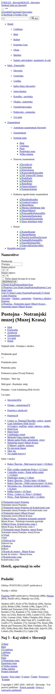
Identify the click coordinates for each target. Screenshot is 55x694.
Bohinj (16, 39)
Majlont (11, 437)
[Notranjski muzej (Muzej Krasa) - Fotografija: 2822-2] (18, 513)
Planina (50, 596)
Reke (29, 183)
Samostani (37, 216)
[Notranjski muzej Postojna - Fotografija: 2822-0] (15, 502)
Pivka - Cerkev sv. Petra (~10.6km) (24, 494)
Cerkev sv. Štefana (16, 420)
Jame (29, 167)
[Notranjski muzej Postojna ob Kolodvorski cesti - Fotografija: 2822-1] (25, 507)
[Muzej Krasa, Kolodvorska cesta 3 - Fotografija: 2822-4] (19, 524)
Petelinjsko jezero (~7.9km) (20, 477)
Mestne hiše (39, 207)
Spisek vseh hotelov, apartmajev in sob (32, 60)
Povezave (43, 676)
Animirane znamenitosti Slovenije (29, 127)
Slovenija (17, 70)
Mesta (31, 205)
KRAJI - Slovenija (31, 2)
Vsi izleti (17, 117)
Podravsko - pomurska (24, 112)
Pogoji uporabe (27, 687)
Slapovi (33, 186)
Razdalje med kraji (16, 248)
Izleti (9, 327)
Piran (22, 148)
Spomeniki (37, 218)
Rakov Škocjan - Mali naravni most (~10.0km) (29, 464)
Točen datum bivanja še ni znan (20, 278)
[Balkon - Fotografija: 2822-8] (6, 546)
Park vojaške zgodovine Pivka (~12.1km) (27, 469)
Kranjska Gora (20, 44)
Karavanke (38, 172)
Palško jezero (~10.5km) (19, 491)
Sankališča (37, 240)
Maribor (17, 55)
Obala (16, 50)
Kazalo (4, 676)
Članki (34, 676)
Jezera (31, 170)
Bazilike (34, 199)
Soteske (33, 189)
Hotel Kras (12, 429)
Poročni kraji (40, 237)
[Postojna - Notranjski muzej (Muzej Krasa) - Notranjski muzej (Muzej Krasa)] (27, 306)
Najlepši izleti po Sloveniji (14, 5)
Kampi (32, 232)
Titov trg (11, 451)
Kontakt (6, 679)
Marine (32, 234)
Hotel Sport (12, 431)
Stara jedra (37, 221)
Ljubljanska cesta (16, 434)
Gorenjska (18, 76)
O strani (25, 676)
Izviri (29, 164)
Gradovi (34, 202)
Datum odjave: (8, 273)
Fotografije (12, 330)
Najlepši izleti (20, 138)
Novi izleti (15, 676)
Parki (29, 178)
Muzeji (32, 210)
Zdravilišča (38, 245)
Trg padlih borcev (16, 453)
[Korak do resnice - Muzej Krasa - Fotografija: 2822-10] (18, 551)
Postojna (5, 301)
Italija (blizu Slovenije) (24, 86)
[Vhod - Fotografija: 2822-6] (5, 535)
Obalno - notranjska (23, 101)
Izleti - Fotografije (16, 65)
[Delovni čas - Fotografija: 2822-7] (8, 540)
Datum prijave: (8, 267)
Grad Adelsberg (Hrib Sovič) (21, 423)
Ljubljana (18, 29)
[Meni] (6, 9)
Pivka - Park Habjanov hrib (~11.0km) (25, 497)
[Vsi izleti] (2, 357)
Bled (15, 34)
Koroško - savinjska (23, 96)
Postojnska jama (27, 151)
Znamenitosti (13, 122)
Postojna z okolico (42, 298)
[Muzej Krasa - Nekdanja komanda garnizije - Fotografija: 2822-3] (23, 518)
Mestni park (13, 440)
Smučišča (35, 242)
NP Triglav (38, 175)
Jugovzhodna (19, 91)
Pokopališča (39, 213)
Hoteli (10, 24)
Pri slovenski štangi (16, 448)
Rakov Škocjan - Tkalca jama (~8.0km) (26, 480)
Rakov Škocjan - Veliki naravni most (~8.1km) (29, 483)
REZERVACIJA (9, 282)
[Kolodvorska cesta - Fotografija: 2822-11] (11, 557)
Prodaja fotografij (9, 671)
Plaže (29, 181)
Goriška (17, 81)
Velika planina (26, 154)
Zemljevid (12, 332)
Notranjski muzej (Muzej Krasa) (22, 442)
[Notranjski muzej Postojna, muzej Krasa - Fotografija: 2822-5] (21, 529)
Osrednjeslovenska (22, 107)
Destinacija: (7, 261)
